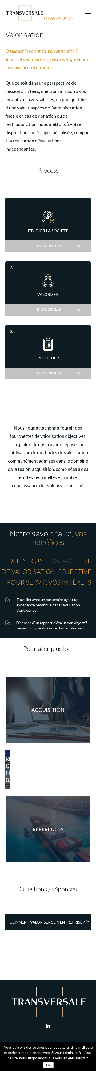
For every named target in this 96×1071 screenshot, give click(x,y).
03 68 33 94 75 (59, 18)
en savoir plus (49, 246)
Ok (48, 1065)
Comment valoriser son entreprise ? (47, 922)
